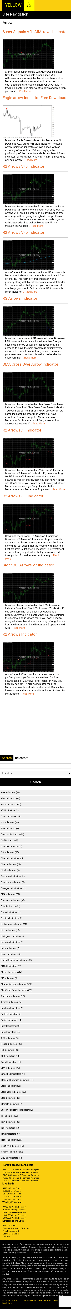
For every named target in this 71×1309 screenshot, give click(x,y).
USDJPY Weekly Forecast (14, 1215)
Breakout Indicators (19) (12, 834)
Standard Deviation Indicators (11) (17, 1080)
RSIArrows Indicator (20, 298)
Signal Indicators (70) (11, 1062)
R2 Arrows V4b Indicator (23, 232)
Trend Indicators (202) (11, 1140)
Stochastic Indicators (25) (13, 1092)
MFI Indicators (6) (9, 978)
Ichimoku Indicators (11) (12, 942)
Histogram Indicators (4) (12, 936)
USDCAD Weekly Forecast (14, 1218)
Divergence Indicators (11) (13, 888)
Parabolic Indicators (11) (12, 1008)
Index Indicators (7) (10, 948)
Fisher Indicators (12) (11, 912)
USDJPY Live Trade (12, 1196)
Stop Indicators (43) (10, 1098)
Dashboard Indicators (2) (13, 882)
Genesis (6, 1236)
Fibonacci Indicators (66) (13, 900)
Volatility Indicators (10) (12, 1146)
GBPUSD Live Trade (12, 1194)
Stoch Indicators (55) (11, 1086)
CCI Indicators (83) (10, 852)
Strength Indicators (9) (11, 1104)
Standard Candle (11, 1234)
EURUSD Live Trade (12, 1191)
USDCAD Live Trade (12, 1199)
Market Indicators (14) (11, 972)
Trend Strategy (9, 1225)
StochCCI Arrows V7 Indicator (28, 565)
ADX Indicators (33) (10, 792)
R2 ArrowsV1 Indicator (22, 430)
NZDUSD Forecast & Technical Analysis (21, 1178)
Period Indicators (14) (11, 1020)
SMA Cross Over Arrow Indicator (30, 364)
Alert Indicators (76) (10, 798)
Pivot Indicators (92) (10, 1026)
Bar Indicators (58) (10, 822)
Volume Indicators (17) (12, 1152)
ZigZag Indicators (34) (11, 1158)
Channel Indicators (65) (12, 858)
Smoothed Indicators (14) (13, 1074)
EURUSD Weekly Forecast (14, 1209)
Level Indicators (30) (11, 954)
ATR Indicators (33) (10, 810)
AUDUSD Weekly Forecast (14, 1207)
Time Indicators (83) (10, 1134)
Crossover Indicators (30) (13, 876)
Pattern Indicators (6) (11, 1014)
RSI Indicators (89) (10, 1050)
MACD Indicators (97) (11, 966)
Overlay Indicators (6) (11, 1002)
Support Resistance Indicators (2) (17, 1110)
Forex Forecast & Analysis (18, 1165)
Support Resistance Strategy (16, 1228)
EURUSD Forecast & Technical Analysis (20, 1172)
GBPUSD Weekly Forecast (14, 1212)
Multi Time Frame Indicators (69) (16, 990)
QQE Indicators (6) (10, 1038)
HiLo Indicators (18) (10, 930)
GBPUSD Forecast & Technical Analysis (21, 1175)
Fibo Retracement (11, 1231)
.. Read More (24, 91)
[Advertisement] (35, 724)
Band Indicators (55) (11, 816)
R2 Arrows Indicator (20, 634)
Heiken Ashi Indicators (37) (14, 924)
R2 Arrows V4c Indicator (23, 166)
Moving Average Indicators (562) (16, 984)
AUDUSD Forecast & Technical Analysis (21, 1169)
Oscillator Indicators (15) (13, 996)
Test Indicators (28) (10, 1122)
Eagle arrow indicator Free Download (34, 98)
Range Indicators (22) (11, 1044)
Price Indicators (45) (10, 1032)
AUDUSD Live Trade (12, 1188)
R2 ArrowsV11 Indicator (23, 496)
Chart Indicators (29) (11, 864)
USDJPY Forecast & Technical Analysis (20, 1180)
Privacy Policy (53, 1300)
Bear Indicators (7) (10, 828)
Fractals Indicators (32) (12, 918)
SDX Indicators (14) (10, 1056)
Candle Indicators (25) (11, 846)
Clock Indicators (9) (10, 870)
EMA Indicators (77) (10, 894)
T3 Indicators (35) (9, 1116)
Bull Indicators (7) (9, 840)
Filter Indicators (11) (10, 906)
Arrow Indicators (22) (11, 804)
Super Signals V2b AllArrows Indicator (35, 32)
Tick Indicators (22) (10, 1128)
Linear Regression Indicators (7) (16, 960)
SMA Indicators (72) (10, 1068)
